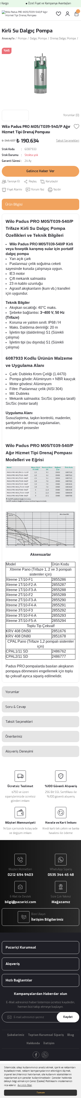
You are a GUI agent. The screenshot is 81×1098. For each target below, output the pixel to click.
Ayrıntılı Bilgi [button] (25, 1085)
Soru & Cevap (15, 707)
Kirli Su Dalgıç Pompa (27, 30)
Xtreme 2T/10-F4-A (21, 605)
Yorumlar (12, 692)
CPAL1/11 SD (17, 651)
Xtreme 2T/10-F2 (19, 595)
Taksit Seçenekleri (19, 721)
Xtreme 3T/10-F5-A (21, 621)
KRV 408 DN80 (18, 636)
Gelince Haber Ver (40, 171)
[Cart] (76, 13)
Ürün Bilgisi (13, 204)
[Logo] (25, 13)
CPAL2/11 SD (17, 656)
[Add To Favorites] (76, 126)
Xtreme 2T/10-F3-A (21, 600)
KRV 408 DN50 (18, 631)
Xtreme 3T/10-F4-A (21, 615)
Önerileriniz (13, 736)
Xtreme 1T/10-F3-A (21, 590)
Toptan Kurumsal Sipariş (46, 1035)
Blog (70, 1035)
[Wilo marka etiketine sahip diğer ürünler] (15, 115)
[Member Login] (67, 13)
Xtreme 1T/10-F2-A (21, 585)
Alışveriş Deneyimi (19, 751)
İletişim (48, 1043)
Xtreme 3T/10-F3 (19, 610)
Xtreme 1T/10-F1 (19, 579)
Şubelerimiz (15, 1035)
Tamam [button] (40, 1092)
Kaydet (68, 1017)
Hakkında (33, 1043)
